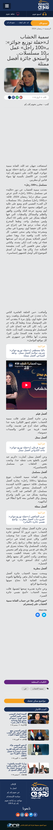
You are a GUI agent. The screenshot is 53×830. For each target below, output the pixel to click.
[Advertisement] (26, 136)
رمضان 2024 (38, 28)
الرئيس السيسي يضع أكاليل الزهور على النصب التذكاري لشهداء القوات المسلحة (16, 730)
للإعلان (13, 781)
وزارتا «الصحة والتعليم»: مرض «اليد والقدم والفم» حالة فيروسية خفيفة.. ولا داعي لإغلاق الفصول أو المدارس (16, 764)
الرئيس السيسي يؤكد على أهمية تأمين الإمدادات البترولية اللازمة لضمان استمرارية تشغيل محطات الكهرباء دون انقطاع (16, 747)
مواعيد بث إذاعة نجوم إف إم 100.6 (13, 798)
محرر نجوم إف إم (33, 104)
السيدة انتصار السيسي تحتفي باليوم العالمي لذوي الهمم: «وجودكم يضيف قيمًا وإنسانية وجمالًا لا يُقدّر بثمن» (16, 715)
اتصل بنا (13, 785)
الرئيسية (48, 28)
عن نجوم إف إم (13, 789)
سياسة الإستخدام (13, 793)
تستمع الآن (43, 23)
